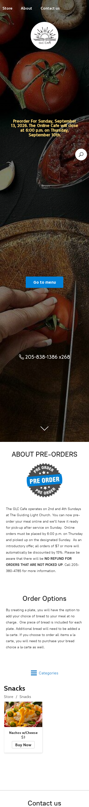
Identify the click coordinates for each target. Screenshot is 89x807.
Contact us (50, 8)
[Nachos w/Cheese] (23, 714)
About (26, 8)
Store (8, 696)
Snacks (25, 696)
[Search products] (81, 154)
